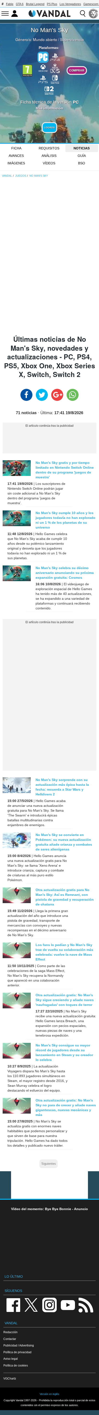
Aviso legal (10, 1358)
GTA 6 (20, 4)
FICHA (16, 148)
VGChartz (9, 1378)
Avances (16, 156)
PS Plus (52, 4)
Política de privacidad (17, 1352)
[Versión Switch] (55, 79)
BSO (81, 163)
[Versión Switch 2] (49, 90)
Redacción (10, 1332)
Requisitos (49, 148)
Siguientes (48, 1163)
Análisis (49, 156)
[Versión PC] (43, 57)
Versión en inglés (49, 1394)
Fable (9, 4)
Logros (49, 127)
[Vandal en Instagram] (49, 1304)
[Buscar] (82, 13)
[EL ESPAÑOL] (93, 13)
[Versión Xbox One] (43, 67)
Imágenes (16, 163)
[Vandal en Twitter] (31, 1304)
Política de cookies (15, 1365)
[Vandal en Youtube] (67, 1304)
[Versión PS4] (55, 56)
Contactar (9, 1338)
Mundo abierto (45, 39)
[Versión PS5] (43, 79)
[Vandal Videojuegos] (49, 13)
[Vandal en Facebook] (13, 1304)
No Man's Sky (49, 30)
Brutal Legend (35, 4)
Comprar (76, 70)
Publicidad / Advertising (18, 1345)
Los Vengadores (70, 4)
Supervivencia (72, 39)
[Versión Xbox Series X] (55, 67)
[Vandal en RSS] (85, 1304)
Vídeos (49, 163)
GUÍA (82, 156)
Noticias (82, 148)
